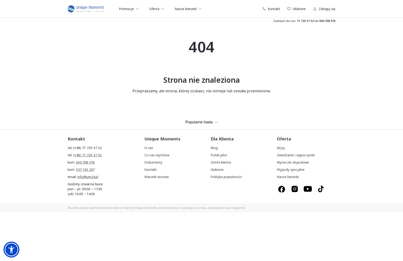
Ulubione (299, 9)
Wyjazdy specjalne (291, 169)
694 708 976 (327, 21)
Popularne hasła (199, 122)
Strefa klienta (221, 162)
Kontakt (274, 9)
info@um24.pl (87, 177)
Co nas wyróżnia (156, 155)
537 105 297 (85, 169)
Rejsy (281, 148)
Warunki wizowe (156, 177)
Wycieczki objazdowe (293, 162)
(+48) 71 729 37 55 (87, 155)
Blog (214, 148)
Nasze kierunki (288, 177)
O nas (148, 148)
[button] (11, 249)
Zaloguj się (327, 9)
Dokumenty (153, 162)
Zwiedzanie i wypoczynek (296, 155)
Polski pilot (219, 155)
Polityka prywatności (226, 177)
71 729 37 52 (305, 21)
